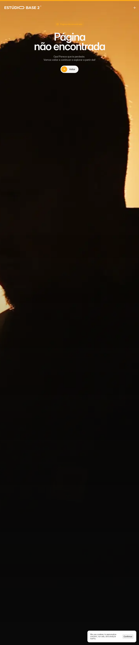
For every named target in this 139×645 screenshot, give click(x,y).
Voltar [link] (72, 69)
